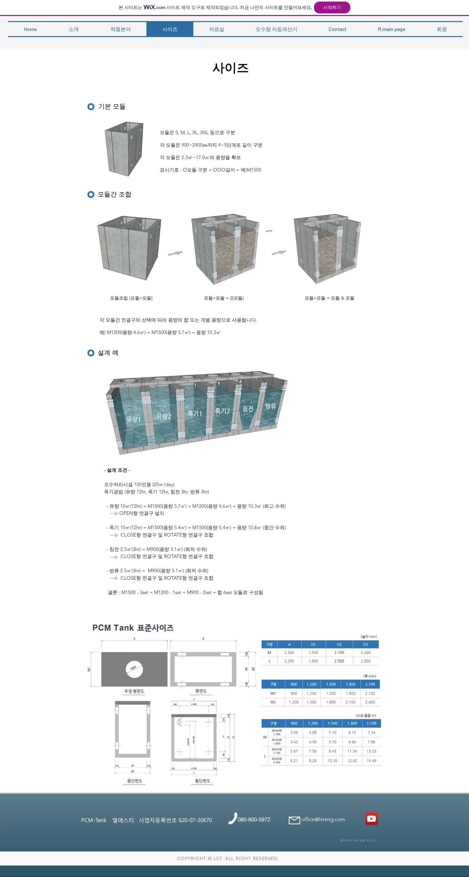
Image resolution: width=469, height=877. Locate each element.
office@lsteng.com (323, 819)
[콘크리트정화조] (371, 818)
